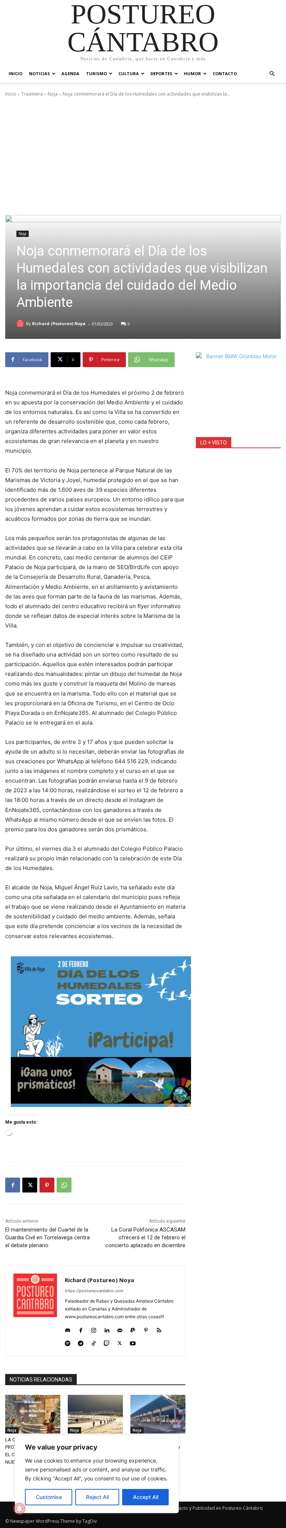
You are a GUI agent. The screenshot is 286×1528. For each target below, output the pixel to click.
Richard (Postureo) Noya (59, 323)
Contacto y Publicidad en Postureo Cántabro (216, 1508)
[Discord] (67, 1328)
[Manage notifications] (19, 1509)
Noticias (39, 73)
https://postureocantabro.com (94, 1290)
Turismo (96, 73)
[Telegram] (80, 1341)
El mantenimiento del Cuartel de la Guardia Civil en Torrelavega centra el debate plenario (47, 1237)
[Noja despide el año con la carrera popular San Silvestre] (95, 1414)
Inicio (15, 73)
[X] (29, 1185)
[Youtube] (133, 1341)
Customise (49, 1497)
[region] (97, 1474)
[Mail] (120, 1328)
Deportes (161, 73)
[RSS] (159, 1328)
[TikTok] (93, 1341)
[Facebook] (12, 1185)
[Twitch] (106, 1341)
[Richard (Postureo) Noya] (21, 323)
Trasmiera (32, 94)
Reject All (97, 1497)
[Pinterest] (46, 1185)
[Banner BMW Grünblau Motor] (238, 394)
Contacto (225, 73)
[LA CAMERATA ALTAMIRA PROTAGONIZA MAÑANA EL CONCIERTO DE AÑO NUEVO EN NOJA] (32, 1414)
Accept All (145, 1497)
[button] (272, 73)
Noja (53, 94)
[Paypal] (133, 1328)
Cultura (128, 73)
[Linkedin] (106, 1328)
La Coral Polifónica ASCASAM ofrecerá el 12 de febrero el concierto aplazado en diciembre (145, 1237)
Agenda (70, 73)
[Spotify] (67, 1341)
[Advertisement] (143, 156)
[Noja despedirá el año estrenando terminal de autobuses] (157, 1414)
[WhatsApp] (64, 1185)
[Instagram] (93, 1328)
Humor (192, 73)
